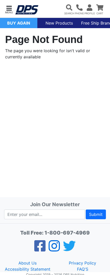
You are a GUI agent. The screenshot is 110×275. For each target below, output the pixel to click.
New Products (59, 23)
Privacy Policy (82, 263)
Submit (96, 214)
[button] (9, 9)
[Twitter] (69, 249)
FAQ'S (82, 269)
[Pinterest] (54, 249)
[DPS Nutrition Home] (26, 10)
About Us (27, 263)
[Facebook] (40, 249)
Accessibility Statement (27, 269)
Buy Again (18, 23)
